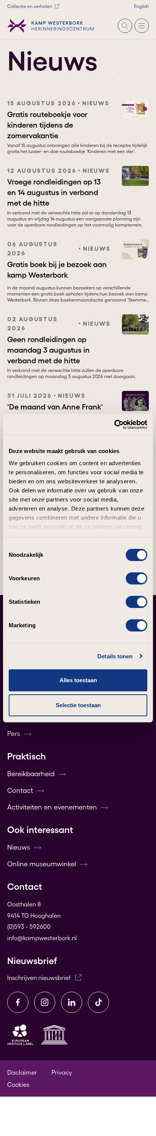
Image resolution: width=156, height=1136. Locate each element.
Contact (20, 790)
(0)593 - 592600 (29, 926)
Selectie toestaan (78, 705)
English (141, 6)
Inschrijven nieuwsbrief (38, 977)
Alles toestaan (78, 680)
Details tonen (115, 656)
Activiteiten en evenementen (52, 807)
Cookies (18, 1084)
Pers (13, 734)
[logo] (50, 26)
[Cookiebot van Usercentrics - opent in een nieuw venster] (114, 425)
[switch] (136, 578)
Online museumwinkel (41, 864)
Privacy (61, 1072)
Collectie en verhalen (29, 6)
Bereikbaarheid (31, 774)
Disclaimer (22, 1072)
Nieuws (18, 847)
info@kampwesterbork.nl (42, 937)
